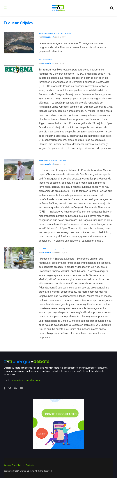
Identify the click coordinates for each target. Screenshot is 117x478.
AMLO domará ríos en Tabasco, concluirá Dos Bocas (52, 160)
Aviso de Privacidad (12, 465)
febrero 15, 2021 (61, 252)
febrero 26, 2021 (61, 164)
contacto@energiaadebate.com (25, 380)
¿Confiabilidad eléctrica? (45, 59)
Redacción (46, 37)
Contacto (30, 465)
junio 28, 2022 (60, 37)
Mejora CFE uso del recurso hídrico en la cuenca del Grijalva (55, 33)
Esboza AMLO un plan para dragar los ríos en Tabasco (53, 249)
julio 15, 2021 (59, 63)
